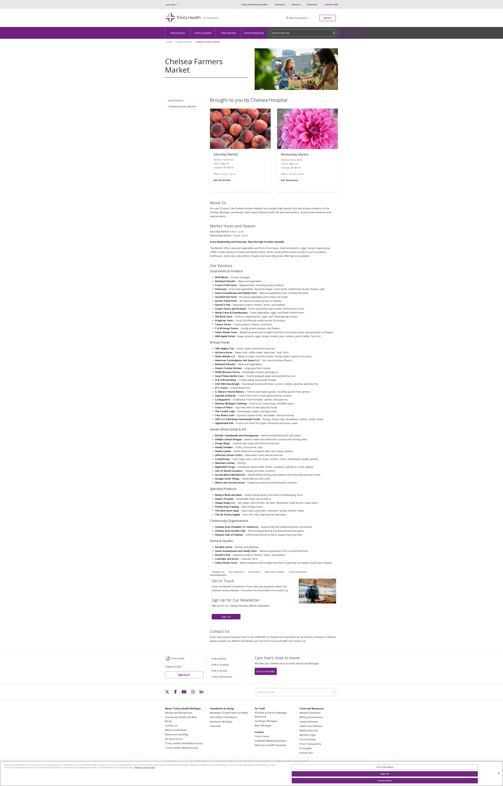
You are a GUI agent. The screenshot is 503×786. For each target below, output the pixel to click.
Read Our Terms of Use (145, 767)
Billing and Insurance (311, 717)
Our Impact (280, 4)
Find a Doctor (177, 32)
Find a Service (228, 32)
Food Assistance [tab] (298, 571)
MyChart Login (307, 734)
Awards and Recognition (178, 712)
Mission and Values (176, 730)
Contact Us (171, 725)
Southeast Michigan (221, 721)
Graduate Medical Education (270, 740)
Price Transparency (310, 743)
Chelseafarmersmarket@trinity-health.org (264, 590)
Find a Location (203, 32)
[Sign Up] (227, 616)
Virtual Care (306, 752)
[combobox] (304, 32)
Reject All (385, 774)
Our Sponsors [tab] (236, 571)
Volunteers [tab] (254, 571)
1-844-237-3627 (331, 4)
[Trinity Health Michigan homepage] (183, 18)
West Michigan (263, 725)
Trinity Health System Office (254, 4)
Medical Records (308, 730)
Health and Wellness (310, 726)
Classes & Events (308, 721)
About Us (296, 4)
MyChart (328, 18)
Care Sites (171, 4)
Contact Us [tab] (218, 571)
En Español (305, 748)
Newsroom (312, 4)
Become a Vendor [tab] (275, 571)
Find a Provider (265, 671)
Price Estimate (307, 739)
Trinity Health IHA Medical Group (183, 743)
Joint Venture (175, 100)
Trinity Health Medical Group (181, 747)
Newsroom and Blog (176, 734)
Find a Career (262, 736)
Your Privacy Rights (384, 767)
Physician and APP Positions (270, 745)
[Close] (499, 773)
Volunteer (215, 726)
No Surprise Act (174, 738)
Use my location (298, 18)
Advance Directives (310, 712)
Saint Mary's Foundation (223, 717)
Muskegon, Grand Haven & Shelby (229, 712)
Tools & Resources (254, 32)
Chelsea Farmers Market (182, 106)
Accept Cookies (385, 780)
